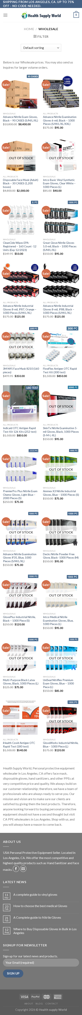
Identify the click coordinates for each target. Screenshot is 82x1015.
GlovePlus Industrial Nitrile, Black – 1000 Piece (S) (19, 618)
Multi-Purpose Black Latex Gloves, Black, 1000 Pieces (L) (20, 681)
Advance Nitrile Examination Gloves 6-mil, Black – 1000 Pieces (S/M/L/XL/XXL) (59, 120)
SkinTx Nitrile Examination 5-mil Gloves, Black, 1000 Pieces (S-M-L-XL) (61, 432)
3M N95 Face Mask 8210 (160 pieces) (21, 370)
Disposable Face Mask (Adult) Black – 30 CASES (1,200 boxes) (20, 183)
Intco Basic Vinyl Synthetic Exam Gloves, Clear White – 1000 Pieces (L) (59, 183)
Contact (51, 1003)
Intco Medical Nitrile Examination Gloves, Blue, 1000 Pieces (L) (58, 620)
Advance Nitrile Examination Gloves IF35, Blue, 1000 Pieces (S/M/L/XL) (19, 558)
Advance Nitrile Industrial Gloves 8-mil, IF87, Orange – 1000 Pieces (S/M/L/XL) (19, 309)
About (28, 1003)
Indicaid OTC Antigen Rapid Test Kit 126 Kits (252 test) (19, 430)
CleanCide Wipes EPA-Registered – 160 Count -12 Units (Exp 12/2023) (19, 246)
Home (29, 29)
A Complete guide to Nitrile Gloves (37, 917)
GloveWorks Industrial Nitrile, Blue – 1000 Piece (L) (60, 744)
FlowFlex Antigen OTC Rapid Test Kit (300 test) (60, 370)
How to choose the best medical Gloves (40, 906)
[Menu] (5, 15)
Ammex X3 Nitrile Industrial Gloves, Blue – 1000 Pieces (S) (61, 493)
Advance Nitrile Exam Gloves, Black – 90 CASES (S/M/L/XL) (20, 118)
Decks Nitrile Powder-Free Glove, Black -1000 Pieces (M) (61, 556)
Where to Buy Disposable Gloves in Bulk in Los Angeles (45, 931)
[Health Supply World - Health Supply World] (41, 15)
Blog (39, 1003)
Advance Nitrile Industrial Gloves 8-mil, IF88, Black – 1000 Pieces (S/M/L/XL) (58, 309)
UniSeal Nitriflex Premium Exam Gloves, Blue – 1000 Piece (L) (58, 683)
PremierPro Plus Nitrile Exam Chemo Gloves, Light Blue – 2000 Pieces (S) (20, 495)
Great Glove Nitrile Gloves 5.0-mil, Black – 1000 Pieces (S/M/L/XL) (59, 246)
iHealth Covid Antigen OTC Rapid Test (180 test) (19, 744)
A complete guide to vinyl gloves (35, 894)
